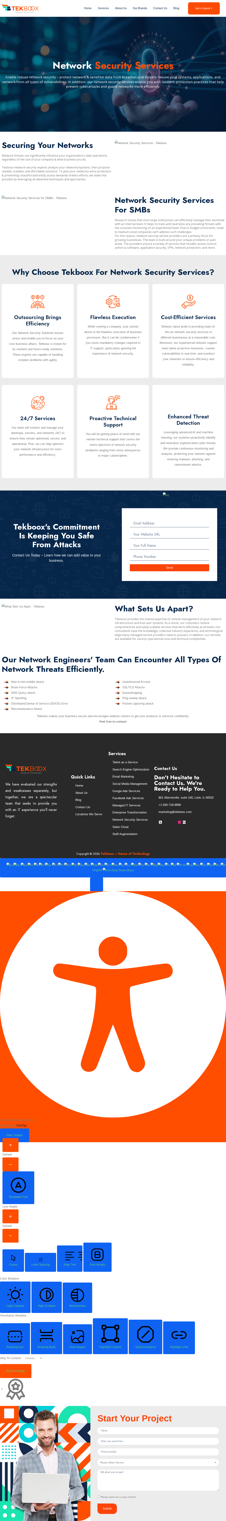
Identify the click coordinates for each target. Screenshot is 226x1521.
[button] (96, 884)
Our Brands (140, 8)
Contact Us (160, 8)
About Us (121, 8)
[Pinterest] (174, 822)
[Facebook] (155, 822)
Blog (176, 8)
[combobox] (113, 867)
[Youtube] (165, 822)
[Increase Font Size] (10, 1145)
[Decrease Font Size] (10, 1164)
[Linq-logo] (184, 822)
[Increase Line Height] (10, 1216)
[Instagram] (179, 822)
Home (88, 8)
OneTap (21, 1125)
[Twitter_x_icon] (160, 822)
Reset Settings (16, 1370)
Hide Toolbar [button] (15, 1135)
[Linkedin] (169, 822)
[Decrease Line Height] (10, 1236)
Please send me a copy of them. (119, 1497)
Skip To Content (10, 1358)
